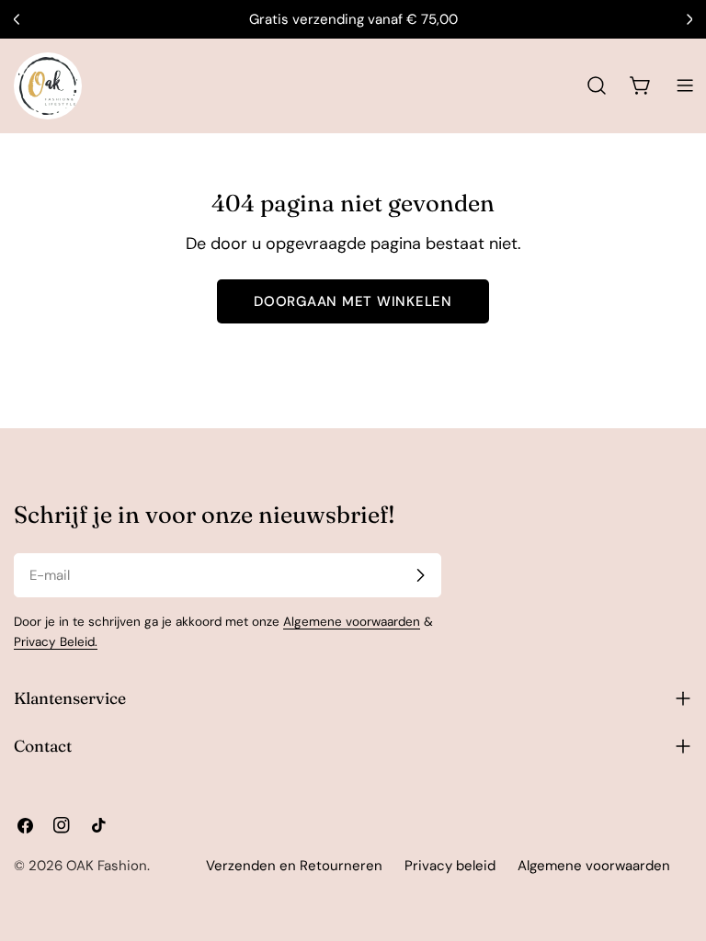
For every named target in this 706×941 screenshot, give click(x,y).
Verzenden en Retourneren (294, 865)
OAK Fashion (106, 865)
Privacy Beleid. (55, 642)
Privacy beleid (449, 865)
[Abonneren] (420, 575)
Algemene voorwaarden (351, 621)
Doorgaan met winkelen (353, 301)
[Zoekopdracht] (596, 85)
